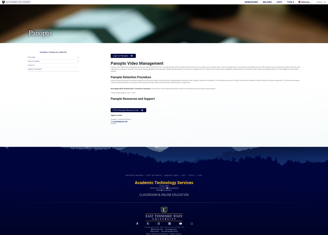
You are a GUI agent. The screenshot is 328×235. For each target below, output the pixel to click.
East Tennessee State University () (16, 2)
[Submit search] (325, 2)
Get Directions (173, 188)
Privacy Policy (154, 231)
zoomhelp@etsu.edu (120, 121)
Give (200, 175)
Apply (192, 175)
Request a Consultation (35, 69)
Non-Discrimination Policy (169, 231)
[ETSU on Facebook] (136, 224)
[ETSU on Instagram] (158, 224)
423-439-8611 (167, 190)
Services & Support (33, 61)
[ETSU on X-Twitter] (147, 224)
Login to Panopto (120, 56)
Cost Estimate (154, 175)
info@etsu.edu (172, 229)
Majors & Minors (135, 175)
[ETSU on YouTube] (180, 224)
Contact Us (31, 65)
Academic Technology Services (53, 52)
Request (171, 175)
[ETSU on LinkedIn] (168, 224)
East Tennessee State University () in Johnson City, (164, 214)
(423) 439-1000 (158, 229)
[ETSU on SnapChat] (191, 224)
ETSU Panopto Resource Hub (126, 110)
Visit (183, 175)
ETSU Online (31, 57)
